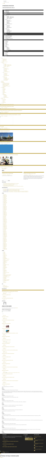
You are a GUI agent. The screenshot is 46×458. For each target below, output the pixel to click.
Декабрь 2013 (5, 234)
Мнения (1, 125)
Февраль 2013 (5, 239)
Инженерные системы (6, 264)
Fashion (4, 252)
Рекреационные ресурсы (2, 113)
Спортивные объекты (6, 280)
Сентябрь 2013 (5, 236)
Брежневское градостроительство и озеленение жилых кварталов (38, 440)
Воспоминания (5, 258)
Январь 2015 (4, 225)
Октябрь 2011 (5, 246)
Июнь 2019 (4, 204)
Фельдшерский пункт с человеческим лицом (38, 446)
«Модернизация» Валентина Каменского (6, 336)
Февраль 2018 (5, 206)
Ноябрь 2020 (5, 200)
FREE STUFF (16, 307)
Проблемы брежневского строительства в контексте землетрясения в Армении (13, 186)
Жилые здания (5, 262)
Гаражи (4, 259)
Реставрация (5, 278)
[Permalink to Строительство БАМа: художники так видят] (2, 398)
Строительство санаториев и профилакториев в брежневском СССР (38, 443)
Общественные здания (2, 109)
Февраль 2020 (5, 202)
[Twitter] (4, 3)
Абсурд (4, 256)
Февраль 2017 (5, 212)
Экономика (6, 109)
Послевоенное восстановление (7, 274)
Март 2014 (4, 232)
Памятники (4, 273)
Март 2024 (4, 194)
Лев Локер (3, 404)
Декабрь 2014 (5, 226)
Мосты (4, 269)
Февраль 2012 (5, 244)
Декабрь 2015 (5, 220)
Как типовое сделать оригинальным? (38, 449)
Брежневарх (5, 107)
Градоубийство (5, 261)
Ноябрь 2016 (5, 214)
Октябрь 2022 (5, 196)
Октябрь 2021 (5, 198)
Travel (4, 254)
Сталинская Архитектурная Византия (5, 130)
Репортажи (4, 277)
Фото (7, 172)
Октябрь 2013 (5, 235)
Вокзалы (4, 257)
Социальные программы (6, 279)
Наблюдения (5, 270)
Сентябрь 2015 (5, 222)
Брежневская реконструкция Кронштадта (8, 185)
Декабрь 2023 (5, 195)
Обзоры (1, 141)
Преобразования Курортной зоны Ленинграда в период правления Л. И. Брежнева (10, 114)
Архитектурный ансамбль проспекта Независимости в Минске (8, 377)
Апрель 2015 (4, 223)
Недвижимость (1, 165)
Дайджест (6, 129)
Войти (4, 285)
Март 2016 (4, 218)
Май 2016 (4, 217)
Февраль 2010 (5, 248)
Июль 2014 (4, 229)
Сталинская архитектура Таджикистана (5, 142)
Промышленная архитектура (6, 275)
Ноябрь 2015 (5, 221)
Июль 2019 (4, 203)
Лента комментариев (6, 286)
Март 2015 (4, 224)
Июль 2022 (4, 197)
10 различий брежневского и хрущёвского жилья (6, 166)
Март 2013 (4, 238)
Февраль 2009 (5, 249)
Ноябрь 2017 (5, 208)
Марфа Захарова (5, 292)
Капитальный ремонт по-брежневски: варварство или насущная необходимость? (18, 191)
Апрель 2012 (4, 243)
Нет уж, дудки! (2, 126)
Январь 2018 (4, 207)
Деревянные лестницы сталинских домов (7, 173)
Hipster (4, 253)
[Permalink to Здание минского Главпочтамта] (2, 412)
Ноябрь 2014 (5, 227)
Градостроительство (2, 129)
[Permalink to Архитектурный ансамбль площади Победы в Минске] (2, 421)
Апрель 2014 (4, 231)
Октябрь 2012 (5, 241)
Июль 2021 (4, 199)
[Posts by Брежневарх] (4, 303)
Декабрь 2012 (5, 240)
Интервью (4, 265)
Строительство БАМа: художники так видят (14, 189)
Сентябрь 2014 (5, 228)
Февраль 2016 (5, 219)
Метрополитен (5, 267)
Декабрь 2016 (5, 213)
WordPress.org (5, 287)
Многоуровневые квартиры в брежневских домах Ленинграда (11, 183)
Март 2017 (4, 211)
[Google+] (3, 3)
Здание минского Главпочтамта (5, 316)
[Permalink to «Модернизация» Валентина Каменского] (2, 431)
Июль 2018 (4, 205)
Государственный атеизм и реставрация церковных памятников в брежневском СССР (11, 110)
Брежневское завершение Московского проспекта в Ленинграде (8, 346)
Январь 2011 (4, 247)
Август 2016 (4, 215)
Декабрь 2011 (5, 245)
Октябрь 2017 (5, 209)
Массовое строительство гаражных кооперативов (37, 437)
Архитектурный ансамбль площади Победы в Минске (7, 106)
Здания (4, 263)
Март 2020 (4, 201)
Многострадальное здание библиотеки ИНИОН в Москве (7, 360)
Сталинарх (3, 413)
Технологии (5, 172)
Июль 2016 (4, 216)
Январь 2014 (4, 233)
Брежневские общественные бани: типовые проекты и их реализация (9, 154)
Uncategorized (5, 255)
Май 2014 (4, 230)
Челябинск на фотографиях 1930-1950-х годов (29, 173)
